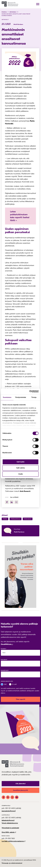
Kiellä (21, 474)
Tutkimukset (27, 519)
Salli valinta (20, 468)
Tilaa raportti (20, 699)
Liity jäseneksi (20, 783)
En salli (14, 684)
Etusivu (4, 12)
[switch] (36, 439)
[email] (16, 502)
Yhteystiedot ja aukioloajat (10, 828)
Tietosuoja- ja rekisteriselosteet (12, 863)
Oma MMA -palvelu (8, 832)
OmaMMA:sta (6, 644)
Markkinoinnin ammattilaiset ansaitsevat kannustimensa (16, 14)
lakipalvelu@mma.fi (8, 820)
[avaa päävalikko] (38, 4)
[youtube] (16, 797)
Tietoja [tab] (33, 397)
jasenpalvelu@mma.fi (9, 811)
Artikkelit (12, 12)
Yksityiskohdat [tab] (20, 397)
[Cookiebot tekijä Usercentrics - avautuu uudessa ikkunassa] (29, 391)
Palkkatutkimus (15, 519)
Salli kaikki (20, 462)
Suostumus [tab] (7, 397)
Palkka (5, 519)
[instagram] (12, 797)
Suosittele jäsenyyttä (20, 790)
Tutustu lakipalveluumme (10, 823)
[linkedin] (11, 502)
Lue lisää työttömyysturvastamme (13, 841)
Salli (5, 684)
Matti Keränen (19, 532)
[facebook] (7, 502)
